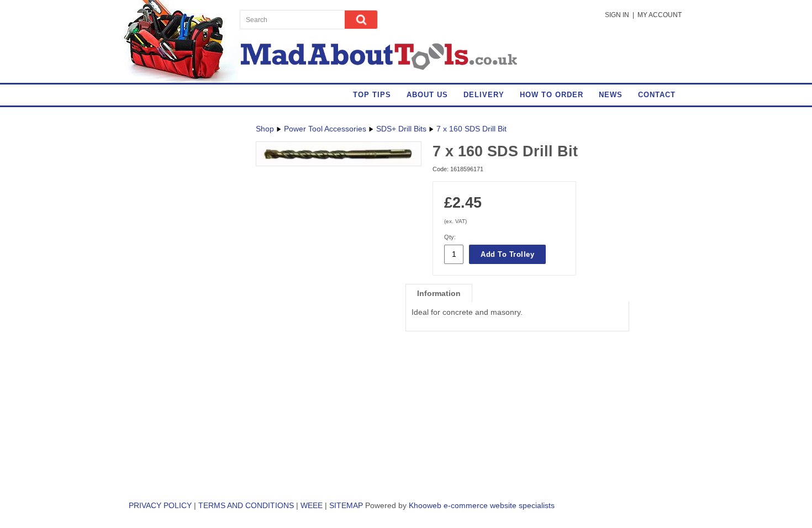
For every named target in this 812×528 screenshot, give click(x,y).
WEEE (311, 505)
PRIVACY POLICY (160, 505)
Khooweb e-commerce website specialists (482, 505)
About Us (427, 95)
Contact (657, 95)
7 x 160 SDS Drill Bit (471, 128)
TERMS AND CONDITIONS (246, 505)
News (611, 95)
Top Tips (372, 95)
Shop (265, 128)
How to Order (551, 95)
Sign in (617, 15)
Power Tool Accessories (325, 128)
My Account (659, 15)
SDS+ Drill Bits (401, 128)
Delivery (483, 95)
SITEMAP (346, 505)
